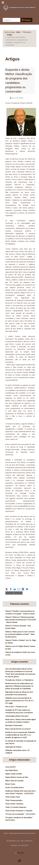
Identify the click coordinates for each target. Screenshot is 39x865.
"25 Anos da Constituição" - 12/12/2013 (20, 814)
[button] (6, 588)
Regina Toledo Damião (13, 774)
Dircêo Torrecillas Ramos (14, 787)
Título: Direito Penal (12, 797)
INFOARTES (20, 853)
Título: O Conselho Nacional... (16, 807)
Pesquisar (27, 20)
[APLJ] (19, 7)
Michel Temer (10, 784)
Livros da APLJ (10, 767)
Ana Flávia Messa (11, 770)
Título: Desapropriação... (14, 800)
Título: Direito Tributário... (14, 804)
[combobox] (11, 20)
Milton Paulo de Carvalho (14, 780)
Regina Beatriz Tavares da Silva (16, 777)
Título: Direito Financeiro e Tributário (18, 810)
